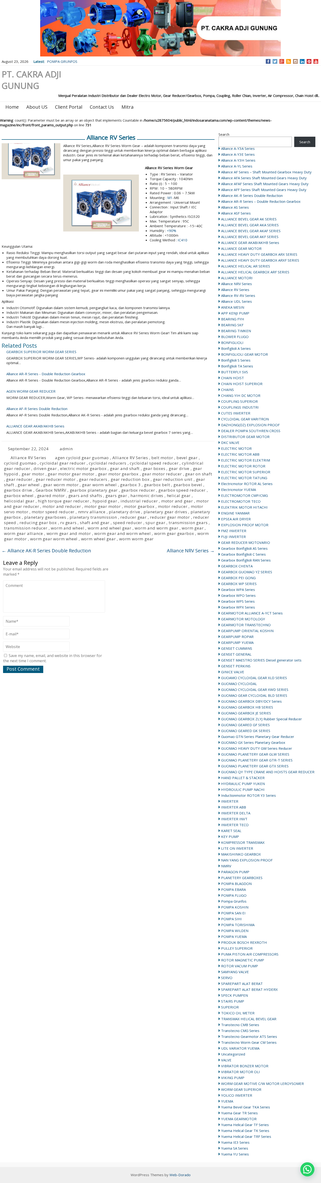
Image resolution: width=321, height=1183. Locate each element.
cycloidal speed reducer (154, 463)
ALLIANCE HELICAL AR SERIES (245, 266)
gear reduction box (130, 479)
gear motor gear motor (71, 474)
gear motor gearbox (118, 474)
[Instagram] (295, 61)
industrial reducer (139, 501)
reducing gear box (38, 522)
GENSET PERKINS (236, 666)
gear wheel (29, 484)
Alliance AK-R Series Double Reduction (252, 195)
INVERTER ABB (233, 807)
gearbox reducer (138, 490)
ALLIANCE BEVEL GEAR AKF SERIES (249, 236)
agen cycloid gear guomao (82, 457)
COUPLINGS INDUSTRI (240, 407)
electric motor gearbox (83, 468)
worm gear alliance (23, 533)
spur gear (155, 522)
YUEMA (227, 1101)
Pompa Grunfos (234, 901)
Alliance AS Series (235, 207)
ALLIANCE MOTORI (237, 277)
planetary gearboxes (45, 517)
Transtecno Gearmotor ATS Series (249, 1036)
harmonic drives (146, 495)
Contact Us (102, 107)
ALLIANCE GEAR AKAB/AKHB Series (250, 242)
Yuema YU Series (235, 1154)
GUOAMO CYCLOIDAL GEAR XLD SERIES (254, 677)
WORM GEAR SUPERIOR (241, 1089)
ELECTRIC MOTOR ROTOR (243, 466)
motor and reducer (62, 506)
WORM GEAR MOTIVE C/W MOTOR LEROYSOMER (262, 1083)
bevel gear (187, 457)
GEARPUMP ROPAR (237, 636)
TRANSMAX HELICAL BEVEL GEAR (248, 1018)
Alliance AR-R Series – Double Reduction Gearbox (261, 201)
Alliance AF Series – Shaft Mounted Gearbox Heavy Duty (266, 172)
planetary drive (124, 511)
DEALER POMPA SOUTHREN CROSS (250, 430)
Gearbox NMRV (51, 490)
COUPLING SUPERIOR (239, 401)
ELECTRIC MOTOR (236, 448)
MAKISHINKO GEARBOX (241, 854)
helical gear (179, 495)
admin (66, 448)
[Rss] (288, 61)
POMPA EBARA (233, 889)
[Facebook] (268, 61)
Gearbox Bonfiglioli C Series (243, 554)
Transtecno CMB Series (240, 1024)
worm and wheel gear (109, 528)
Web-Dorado (180, 1174)
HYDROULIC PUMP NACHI (243, 789)
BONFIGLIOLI (232, 342)
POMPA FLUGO (234, 895)
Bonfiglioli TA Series (237, 366)
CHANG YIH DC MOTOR (240, 395)
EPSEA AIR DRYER (236, 519)
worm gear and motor (69, 533)
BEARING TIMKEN (236, 330)
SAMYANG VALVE (235, 971)
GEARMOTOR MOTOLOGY (243, 619)
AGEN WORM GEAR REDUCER (30, 391)
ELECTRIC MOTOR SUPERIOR (245, 472)
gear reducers (93, 479)
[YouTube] (315, 61)
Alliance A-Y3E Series (238, 154)
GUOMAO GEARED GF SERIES (245, 724)
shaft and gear (95, 522)
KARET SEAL (231, 830)
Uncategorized (233, 1054)
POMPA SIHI (231, 918)
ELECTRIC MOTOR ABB (240, 454)
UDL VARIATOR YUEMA (240, 1048)
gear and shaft (125, 468)
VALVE (226, 1060)
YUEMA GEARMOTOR (239, 1118)
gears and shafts (85, 495)
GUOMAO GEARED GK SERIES (245, 730)
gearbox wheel (19, 495)
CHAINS (227, 389)
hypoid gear (105, 501)
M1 (169, 197)
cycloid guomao (20, 463)
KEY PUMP (230, 836)
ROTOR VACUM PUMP (239, 966)
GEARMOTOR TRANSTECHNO (246, 624)
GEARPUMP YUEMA (237, 642)
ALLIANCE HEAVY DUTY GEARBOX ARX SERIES (259, 254)
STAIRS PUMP (232, 1001)
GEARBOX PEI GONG (238, 577)
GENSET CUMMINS (236, 648)
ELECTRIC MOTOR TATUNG (244, 477)
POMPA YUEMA (234, 936)
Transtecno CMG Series (240, 1030)
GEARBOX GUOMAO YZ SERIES (246, 572)
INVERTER (229, 801)
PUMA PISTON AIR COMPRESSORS (249, 954)
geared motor (51, 495)
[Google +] (281, 61)
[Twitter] (275, 61)
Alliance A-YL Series (236, 166)
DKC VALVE (230, 442)
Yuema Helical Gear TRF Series (246, 1136)
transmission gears (188, 522)
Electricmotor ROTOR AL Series (247, 483)
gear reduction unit (172, 479)
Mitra (127, 107)
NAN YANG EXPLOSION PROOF (247, 860)
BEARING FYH (232, 319)
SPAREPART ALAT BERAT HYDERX (249, 989)
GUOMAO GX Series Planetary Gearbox (253, 742)
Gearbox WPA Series (238, 589)
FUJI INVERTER (233, 536)
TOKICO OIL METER (237, 1013)
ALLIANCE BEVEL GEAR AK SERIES (249, 219)
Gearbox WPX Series (238, 607)
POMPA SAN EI (233, 913)
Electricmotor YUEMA (238, 489)
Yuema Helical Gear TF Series (245, 1124)
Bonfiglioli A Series (236, 348)
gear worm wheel (99, 484)
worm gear (193, 528)
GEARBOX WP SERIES (239, 583)
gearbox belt (157, 484)
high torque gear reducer (63, 501)
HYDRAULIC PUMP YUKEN (243, 783)
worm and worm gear (156, 528)
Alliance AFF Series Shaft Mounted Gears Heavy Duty (263, 189)
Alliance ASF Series (236, 213)
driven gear (45, 468)
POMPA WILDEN (234, 930)
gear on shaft (198, 474)
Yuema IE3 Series (235, 1142)
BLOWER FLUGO (235, 336)
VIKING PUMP (232, 1077)
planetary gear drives (165, 511)
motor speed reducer (53, 511)
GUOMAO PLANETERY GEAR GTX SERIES (255, 766)
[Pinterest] (309, 61)
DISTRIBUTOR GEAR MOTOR (245, 436)
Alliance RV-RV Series (238, 295)
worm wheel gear (98, 539)
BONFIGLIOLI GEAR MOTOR (244, 354)
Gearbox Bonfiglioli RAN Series (246, 560)
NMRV (226, 866)
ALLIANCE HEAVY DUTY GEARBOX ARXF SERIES (260, 260)
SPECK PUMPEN (234, 995)
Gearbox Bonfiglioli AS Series (244, 548)
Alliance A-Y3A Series (238, 148)
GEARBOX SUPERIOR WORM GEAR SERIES (41, 351)
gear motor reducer (162, 474)
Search (224, 134)
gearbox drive (18, 490)
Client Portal (68, 107)
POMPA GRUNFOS (62, 61)
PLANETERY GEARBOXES (241, 877)
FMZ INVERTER (233, 530)
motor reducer (172, 506)
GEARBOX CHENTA (237, 566)
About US (36, 107)
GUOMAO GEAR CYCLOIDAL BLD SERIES (254, 695)
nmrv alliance (92, 511)
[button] (307, 1169)
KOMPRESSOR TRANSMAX (243, 842)
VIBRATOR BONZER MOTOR (244, 1066)
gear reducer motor (55, 479)
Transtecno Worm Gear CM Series (249, 1042)
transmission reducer (25, 528)
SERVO (226, 977)
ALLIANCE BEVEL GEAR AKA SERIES (250, 225)
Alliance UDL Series (236, 301)
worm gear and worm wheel (122, 533)
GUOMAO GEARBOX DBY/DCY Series (251, 701)
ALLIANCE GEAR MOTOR (241, 248)
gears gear (116, 495)
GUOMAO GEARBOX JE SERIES (246, 713)
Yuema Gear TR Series (239, 1113)
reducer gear (133, 517)
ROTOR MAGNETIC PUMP (242, 960)
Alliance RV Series (235, 289)
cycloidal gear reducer (63, 463)
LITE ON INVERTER (237, 848)
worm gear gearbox (174, 533)
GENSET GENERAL (236, 654)
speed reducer (127, 522)
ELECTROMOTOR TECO (241, 501)
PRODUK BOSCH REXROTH (244, 942)
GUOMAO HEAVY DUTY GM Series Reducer (256, 748)
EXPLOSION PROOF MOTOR (244, 524)
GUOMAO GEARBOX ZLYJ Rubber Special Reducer (261, 719)
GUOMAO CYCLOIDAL (239, 683)
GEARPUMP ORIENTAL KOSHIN (247, 630)
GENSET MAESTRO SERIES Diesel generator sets (261, 660)
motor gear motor (102, 506)
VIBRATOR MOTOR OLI (240, 1071)
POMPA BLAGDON (236, 883)
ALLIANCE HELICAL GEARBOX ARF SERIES (255, 272)
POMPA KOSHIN (234, 907)
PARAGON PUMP (235, 871)
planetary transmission (93, 517)
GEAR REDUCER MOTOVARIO (245, 542)
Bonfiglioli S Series (236, 360)
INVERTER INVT (234, 819)
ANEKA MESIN (232, 307)
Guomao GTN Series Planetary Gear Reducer (257, 736)
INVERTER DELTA (235, 813)
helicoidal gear (19, 501)
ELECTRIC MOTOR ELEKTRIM (245, 460)
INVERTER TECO (235, 824)
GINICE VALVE (232, 671)
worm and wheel (67, 528)
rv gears (68, 522)
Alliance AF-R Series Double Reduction (36, 408)
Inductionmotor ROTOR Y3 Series (248, 795)
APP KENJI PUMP (235, 313)
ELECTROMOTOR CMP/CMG (244, 495)
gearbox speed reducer (182, 490)
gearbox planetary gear (94, 490)
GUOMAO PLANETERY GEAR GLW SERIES (255, 754)
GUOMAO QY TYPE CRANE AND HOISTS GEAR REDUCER (267, 771)
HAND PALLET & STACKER (243, 777)
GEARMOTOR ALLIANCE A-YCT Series (252, 613)
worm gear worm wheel (54, 539)
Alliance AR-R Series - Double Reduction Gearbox (45, 373)
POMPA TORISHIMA (237, 924)
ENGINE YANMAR (235, 513)
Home (12, 107)
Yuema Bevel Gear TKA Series (245, 1107)
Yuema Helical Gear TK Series (245, 1130)
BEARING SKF (232, 325)
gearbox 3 (130, 484)
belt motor (162, 457)
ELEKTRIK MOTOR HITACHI (244, 507)
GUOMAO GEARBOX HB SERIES (247, 707)
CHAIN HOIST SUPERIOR (241, 383)
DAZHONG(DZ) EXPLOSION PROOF (250, 424)
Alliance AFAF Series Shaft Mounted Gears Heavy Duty (265, 183)
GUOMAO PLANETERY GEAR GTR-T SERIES (257, 760)
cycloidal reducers (107, 463)
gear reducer (19, 479)
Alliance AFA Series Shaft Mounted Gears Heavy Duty (264, 177)
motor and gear (177, 501)
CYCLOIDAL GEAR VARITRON (245, 419)
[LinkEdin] (302, 61)
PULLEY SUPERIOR (237, 948)
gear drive (179, 468)
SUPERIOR (230, 1007)
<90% (171, 230)
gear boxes (154, 468)
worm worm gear (136, 539)
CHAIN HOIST (232, 377)
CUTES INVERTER (235, 413)
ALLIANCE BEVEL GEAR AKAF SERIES (251, 230)
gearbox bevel (187, 484)
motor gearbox (139, 506)
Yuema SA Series (234, 1148)
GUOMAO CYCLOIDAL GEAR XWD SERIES (254, 689)
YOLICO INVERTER (236, 1095)
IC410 (182, 240)
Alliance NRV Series (236, 283)
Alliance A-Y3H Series (238, 160)
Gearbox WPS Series (238, 601)
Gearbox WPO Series (238, 595)
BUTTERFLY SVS (234, 372)
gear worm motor (61, 484)
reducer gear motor (170, 517)
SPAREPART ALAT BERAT (242, 983)
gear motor (33, 474)
